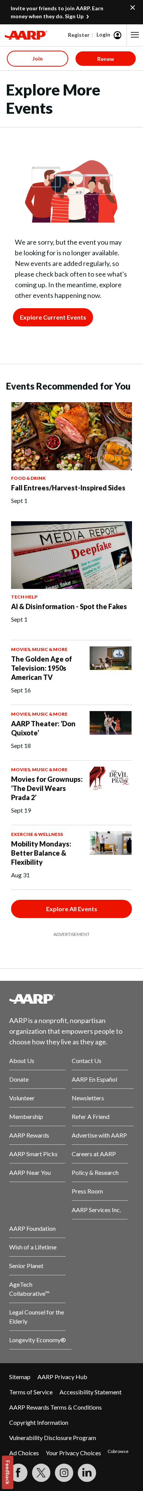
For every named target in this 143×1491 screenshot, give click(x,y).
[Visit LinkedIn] (87, 1473)
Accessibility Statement (90, 1392)
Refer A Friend (90, 1116)
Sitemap (20, 1376)
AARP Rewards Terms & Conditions (55, 1407)
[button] (135, 35)
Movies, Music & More (39, 649)
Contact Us (86, 1060)
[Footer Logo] (71, 998)
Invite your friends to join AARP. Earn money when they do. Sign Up (57, 12)
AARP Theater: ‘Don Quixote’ (43, 728)
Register (79, 35)
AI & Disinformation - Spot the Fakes (69, 606)
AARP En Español (94, 1079)
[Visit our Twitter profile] (41, 1473)
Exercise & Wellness (37, 834)
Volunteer (22, 1097)
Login (103, 34)
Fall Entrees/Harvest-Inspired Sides (68, 488)
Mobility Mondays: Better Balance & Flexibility (41, 853)
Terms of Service (31, 1392)
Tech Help (24, 597)
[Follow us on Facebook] (18, 1473)
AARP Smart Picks (33, 1153)
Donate (19, 1079)
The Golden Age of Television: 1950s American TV (41, 668)
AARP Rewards (29, 1135)
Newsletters (88, 1097)
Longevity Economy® (37, 1339)
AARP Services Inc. (96, 1209)
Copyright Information (38, 1422)
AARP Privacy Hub (62, 1376)
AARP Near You (30, 1172)
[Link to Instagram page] (64, 1473)
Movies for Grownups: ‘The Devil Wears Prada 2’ (47, 788)
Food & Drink (28, 478)
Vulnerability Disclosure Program (52, 1437)
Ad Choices (24, 1452)
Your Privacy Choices (73, 1452)
